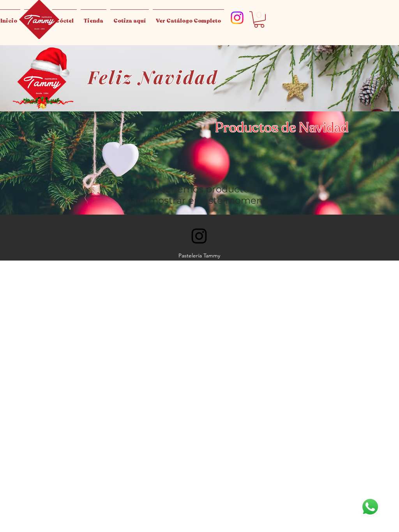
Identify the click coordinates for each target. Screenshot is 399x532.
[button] (259, 19)
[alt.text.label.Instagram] (237, 17)
